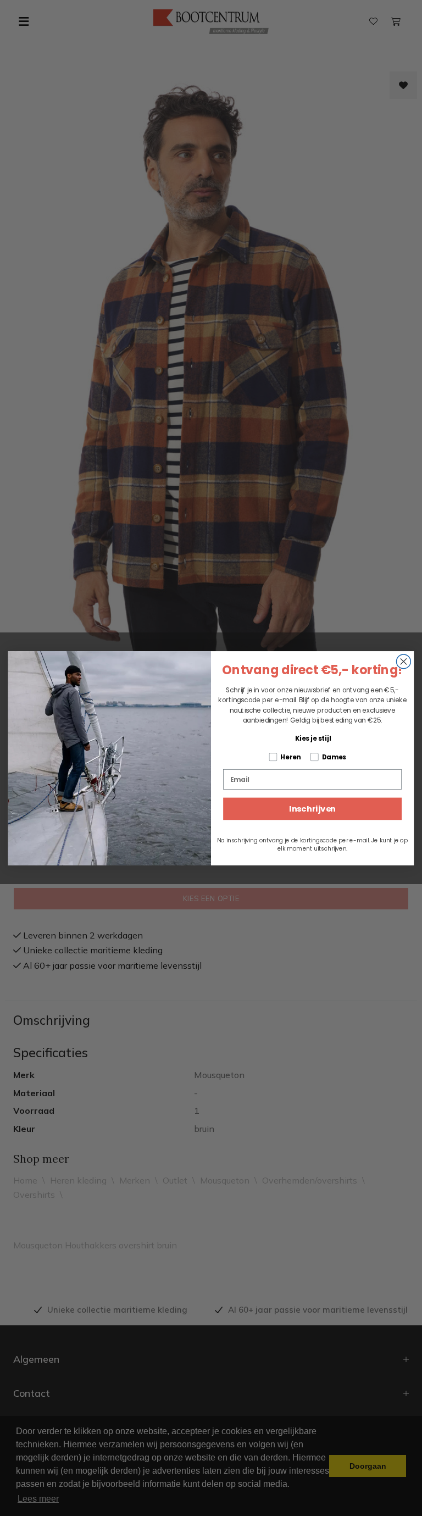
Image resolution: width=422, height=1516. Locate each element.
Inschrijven (312, 808)
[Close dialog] (403, 661)
